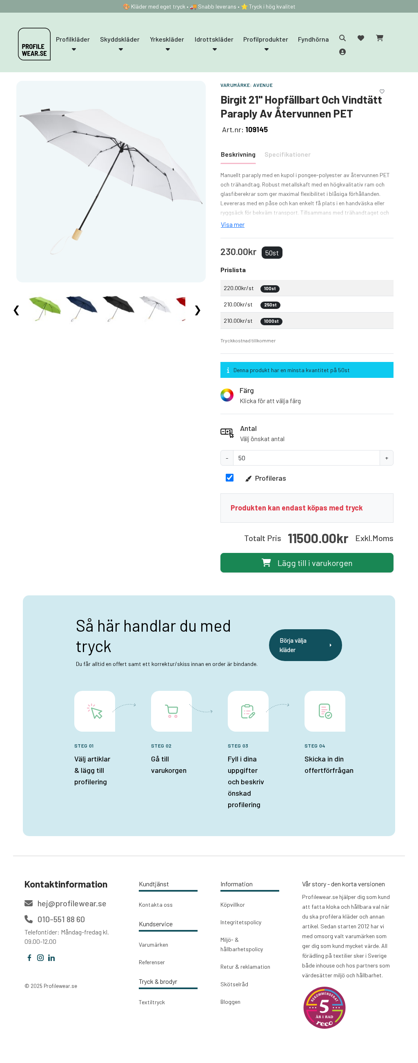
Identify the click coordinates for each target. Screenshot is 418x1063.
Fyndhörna (313, 39)
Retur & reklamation (245, 966)
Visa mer (233, 224)
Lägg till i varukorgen (315, 563)
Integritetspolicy (240, 922)
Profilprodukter (265, 39)
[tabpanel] (307, 200)
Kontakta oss (156, 904)
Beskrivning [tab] (238, 154)
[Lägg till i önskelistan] (382, 90)
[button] (307, 395)
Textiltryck (152, 1002)
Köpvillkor (232, 904)
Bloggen (230, 1001)
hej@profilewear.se (71, 903)
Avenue (263, 85)
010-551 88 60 (60, 919)
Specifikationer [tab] (288, 154)
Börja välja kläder (293, 645)
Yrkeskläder (167, 39)
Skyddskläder (120, 39)
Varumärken (153, 944)
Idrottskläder (214, 39)
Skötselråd (234, 984)
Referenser (152, 962)
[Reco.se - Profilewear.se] (324, 1008)
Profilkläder (73, 39)
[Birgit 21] (111, 181)
